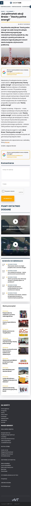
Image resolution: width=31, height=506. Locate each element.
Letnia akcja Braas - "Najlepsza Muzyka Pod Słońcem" (10, 380)
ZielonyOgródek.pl (6, 440)
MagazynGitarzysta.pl (7, 452)
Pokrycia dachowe (16, 6)
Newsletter (4, 420)
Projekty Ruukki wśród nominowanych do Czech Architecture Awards (15, 288)
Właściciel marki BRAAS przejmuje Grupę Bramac (10, 361)
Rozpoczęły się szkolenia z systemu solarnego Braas (9, 314)
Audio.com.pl (4, 450)
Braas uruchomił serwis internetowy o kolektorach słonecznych (10, 352)
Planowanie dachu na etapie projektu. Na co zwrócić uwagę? (17, 266)
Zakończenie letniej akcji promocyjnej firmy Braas (10, 389)
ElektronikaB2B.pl (5, 463)
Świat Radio (4, 471)
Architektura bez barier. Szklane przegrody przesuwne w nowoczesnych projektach (17, 296)
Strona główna (5, 408)
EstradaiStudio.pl (5, 456)
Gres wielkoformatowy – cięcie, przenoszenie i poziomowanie (17, 273)
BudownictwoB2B (12, 264)
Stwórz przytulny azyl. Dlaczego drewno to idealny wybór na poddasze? (17, 280)
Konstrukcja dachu (6, 6)
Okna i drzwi (4, 414)
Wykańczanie (4, 418)
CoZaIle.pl (3, 436)
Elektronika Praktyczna (7, 467)
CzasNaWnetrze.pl (6, 442)
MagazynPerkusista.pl (7, 454)
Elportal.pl (3, 469)
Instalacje (3, 416)
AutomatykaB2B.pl (6, 465)
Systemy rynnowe (26, 6)
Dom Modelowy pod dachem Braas (8, 370)
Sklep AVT (17, 504)
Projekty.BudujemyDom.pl (8, 435)
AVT (8, 504)
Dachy (3, 412)
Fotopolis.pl (4, 478)
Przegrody (4, 410)
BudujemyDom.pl (5, 433)
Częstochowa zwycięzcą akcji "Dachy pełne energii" (10, 341)
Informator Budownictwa (7, 438)
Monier (7, 142)
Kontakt (3, 422)
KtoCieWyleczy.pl (5, 486)
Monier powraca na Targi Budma (8, 332)
